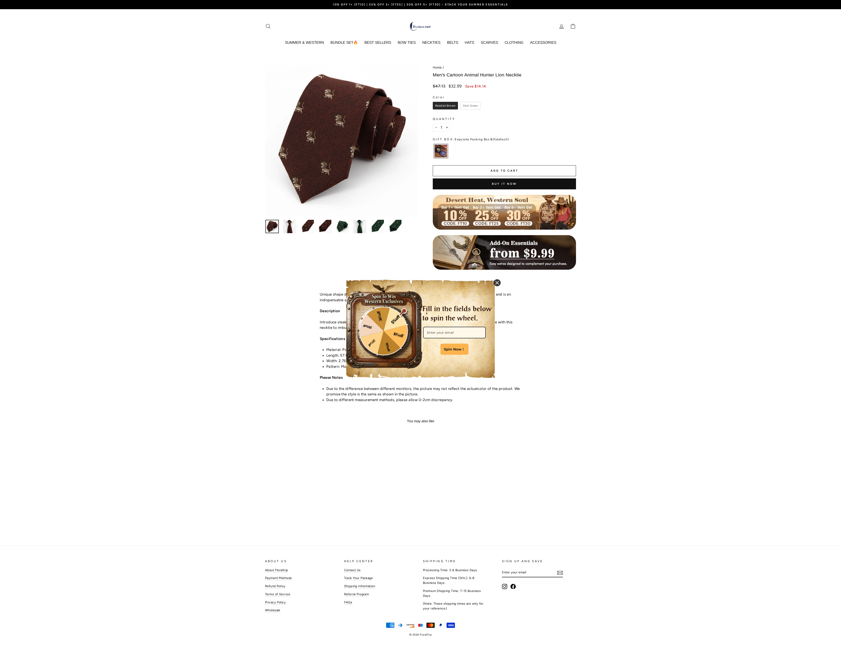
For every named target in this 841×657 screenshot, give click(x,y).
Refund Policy (275, 586)
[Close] (497, 282)
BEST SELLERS (377, 43)
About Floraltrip (276, 570)
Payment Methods (278, 578)
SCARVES (489, 43)
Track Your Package (358, 578)
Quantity (444, 119)
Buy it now (504, 183)
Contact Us (352, 570)
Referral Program (356, 594)
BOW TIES (407, 43)
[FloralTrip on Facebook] (513, 586)
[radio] (445, 106)
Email (427, 322)
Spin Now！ (454, 349)
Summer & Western (304, 43)
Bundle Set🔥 (344, 43)
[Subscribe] (560, 573)
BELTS (452, 43)
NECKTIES (431, 43)
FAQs (348, 602)
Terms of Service (277, 594)
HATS (469, 43)
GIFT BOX (471, 139)
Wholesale (272, 610)
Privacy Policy (275, 602)
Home (437, 67)
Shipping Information (359, 586)
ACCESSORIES (543, 43)
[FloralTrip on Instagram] (504, 586)
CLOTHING (514, 43)
